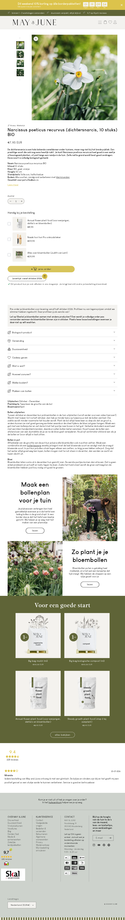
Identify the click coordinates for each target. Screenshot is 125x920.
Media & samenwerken (14, 838)
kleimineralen (63, 177)
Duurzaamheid (15, 823)
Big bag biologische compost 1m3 (87, 661)
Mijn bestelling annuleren (42, 849)
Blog (9, 831)
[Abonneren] (110, 838)
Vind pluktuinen (15, 826)
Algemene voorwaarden (42, 838)
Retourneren (41, 834)
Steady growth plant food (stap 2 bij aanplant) (87, 720)
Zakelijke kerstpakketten (14, 843)
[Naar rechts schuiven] (19, 79)
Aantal (11, 196)
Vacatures (12, 828)
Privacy (39, 842)
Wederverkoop (42, 845)
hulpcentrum (55, 802)
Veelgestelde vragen (42, 824)
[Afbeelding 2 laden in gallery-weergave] (20, 54)
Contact (39, 820)
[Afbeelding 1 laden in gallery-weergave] (20, 45)
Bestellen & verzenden (41, 830)
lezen (35, 530)
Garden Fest (13, 834)
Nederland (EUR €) (20, 905)
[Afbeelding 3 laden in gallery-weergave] (20, 63)
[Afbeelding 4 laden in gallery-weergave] (20, 72)
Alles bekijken (62, 735)
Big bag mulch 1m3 (38, 661)
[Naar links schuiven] (19, 38)
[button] (99, 22)
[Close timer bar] (121, 5)
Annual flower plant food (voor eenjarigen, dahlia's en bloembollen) (38, 720)
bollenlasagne (34, 445)
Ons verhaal (13, 820)
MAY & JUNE (113, 904)
